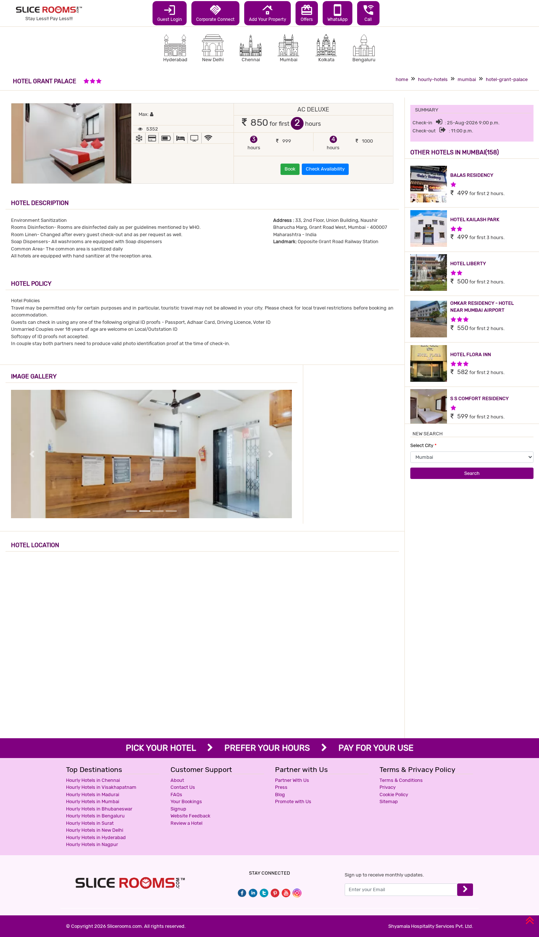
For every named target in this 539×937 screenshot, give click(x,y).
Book (290, 169)
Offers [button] (306, 13)
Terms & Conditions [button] (401, 780)
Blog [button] (280, 794)
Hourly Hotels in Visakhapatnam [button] (101, 787)
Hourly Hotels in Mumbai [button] (92, 801)
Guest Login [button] (169, 13)
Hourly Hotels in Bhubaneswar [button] (99, 809)
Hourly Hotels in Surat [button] (90, 823)
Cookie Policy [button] (394, 794)
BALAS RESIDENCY (471, 175)
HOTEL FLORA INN (470, 354)
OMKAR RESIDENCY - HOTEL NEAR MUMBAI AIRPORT (482, 306)
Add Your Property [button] (267, 13)
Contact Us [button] (182, 787)
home (402, 79)
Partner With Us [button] (292, 780)
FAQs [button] (176, 794)
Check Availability (325, 169)
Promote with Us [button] (293, 801)
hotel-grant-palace (507, 79)
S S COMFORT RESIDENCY (479, 398)
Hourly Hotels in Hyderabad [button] (96, 837)
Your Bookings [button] (186, 801)
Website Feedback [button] (190, 816)
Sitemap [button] (389, 801)
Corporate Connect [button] (215, 13)
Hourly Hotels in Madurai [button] (92, 794)
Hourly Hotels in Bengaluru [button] (95, 816)
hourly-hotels (433, 79)
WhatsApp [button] (337, 13)
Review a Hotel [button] (186, 823)
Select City (423, 445)
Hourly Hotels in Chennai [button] (93, 780)
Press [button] (281, 787)
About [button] (177, 780)
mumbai (467, 79)
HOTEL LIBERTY (468, 263)
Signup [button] (178, 809)
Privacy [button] (388, 787)
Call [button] (368, 13)
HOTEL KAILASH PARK (474, 219)
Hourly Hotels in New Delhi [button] (94, 830)
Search (472, 473)
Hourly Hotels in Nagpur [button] (92, 844)
